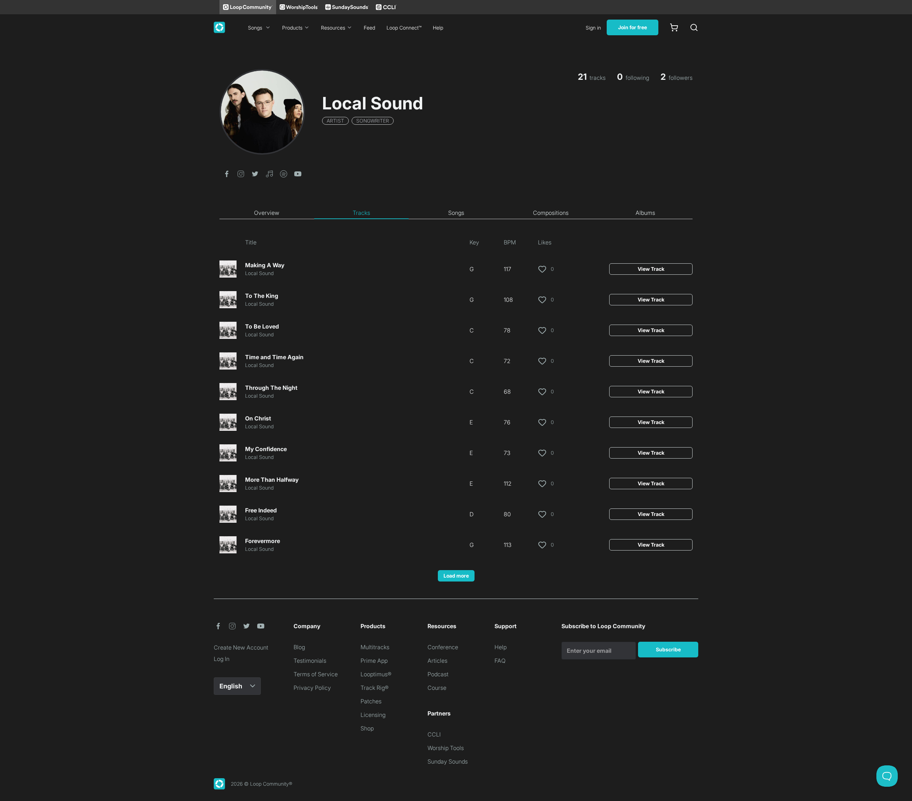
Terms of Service (316, 674)
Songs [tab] (456, 212)
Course (437, 687)
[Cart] (674, 27)
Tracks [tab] (361, 212)
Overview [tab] (266, 212)
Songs (255, 28)
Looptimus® (376, 674)
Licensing (373, 714)
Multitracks (375, 647)
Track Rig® (375, 687)
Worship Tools (446, 747)
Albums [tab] (645, 212)
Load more (456, 576)
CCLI (434, 734)
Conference (443, 647)
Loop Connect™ (404, 28)
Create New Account (241, 647)
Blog (299, 647)
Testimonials (310, 660)
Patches (371, 701)
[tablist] (456, 213)
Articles (437, 660)
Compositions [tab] (551, 212)
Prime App (374, 660)
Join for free (632, 27)
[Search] (694, 27)
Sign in (593, 28)
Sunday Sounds (448, 761)
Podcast (438, 674)
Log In (221, 658)
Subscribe (668, 649)
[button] (226, 173)
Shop (367, 728)
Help (438, 28)
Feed (369, 28)
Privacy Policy (312, 687)
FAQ (500, 660)
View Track (651, 269)
